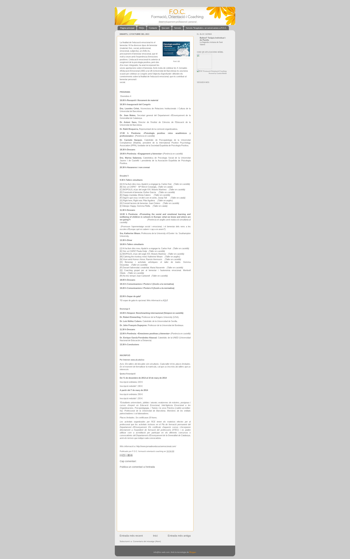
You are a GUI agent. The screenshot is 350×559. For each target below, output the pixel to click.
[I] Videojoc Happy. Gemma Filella (135, 206)
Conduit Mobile (222, 73)
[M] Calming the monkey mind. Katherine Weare (141, 257)
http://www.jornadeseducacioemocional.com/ (156, 446)
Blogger (192, 552)
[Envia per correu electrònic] (121, 455)
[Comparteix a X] (126, 455)
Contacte (153, 28)
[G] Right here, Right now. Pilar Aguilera (137, 200)
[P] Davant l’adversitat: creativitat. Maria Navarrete (142, 267)
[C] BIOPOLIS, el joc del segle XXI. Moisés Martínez (143, 189)
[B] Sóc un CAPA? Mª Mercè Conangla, (138, 187)
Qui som (165, 28)
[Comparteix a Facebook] (128, 455)
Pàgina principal (127, 28)
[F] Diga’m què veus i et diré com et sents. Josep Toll (143, 198)
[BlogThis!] (123, 455)
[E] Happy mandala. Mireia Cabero (135, 195)
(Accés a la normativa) (163, 284)
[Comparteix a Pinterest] (131, 455)
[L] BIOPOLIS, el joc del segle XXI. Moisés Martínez (143, 254)
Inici (155, 535)
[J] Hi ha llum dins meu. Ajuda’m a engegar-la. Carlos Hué (145, 248)
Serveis (177, 28)
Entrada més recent (131, 535)
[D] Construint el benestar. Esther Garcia (138, 192)
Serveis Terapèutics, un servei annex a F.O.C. (206, 28)
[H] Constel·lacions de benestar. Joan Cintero (140, 203)
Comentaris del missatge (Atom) (147, 541)
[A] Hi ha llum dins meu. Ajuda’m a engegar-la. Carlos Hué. (146, 184)
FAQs (141, 28)
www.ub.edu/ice (137, 360)
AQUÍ (165, 300)
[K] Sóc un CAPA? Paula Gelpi (133, 251)
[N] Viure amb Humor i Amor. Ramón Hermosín (141, 259)
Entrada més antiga (179, 535)
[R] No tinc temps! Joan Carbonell (135, 276)
